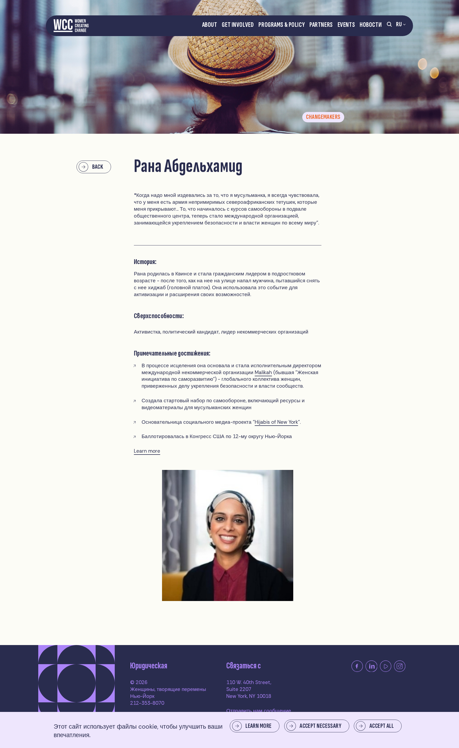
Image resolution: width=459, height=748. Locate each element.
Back (97, 167)
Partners (321, 25)
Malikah (263, 372)
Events (346, 25)
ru (399, 24)
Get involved (238, 25)
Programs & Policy (281, 25)
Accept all (381, 726)
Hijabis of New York (276, 422)
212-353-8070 (147, 703)
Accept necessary (320, 726)
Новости (371, 25)
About (209, 25)
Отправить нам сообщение (258, 710)
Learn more (147, 451)
